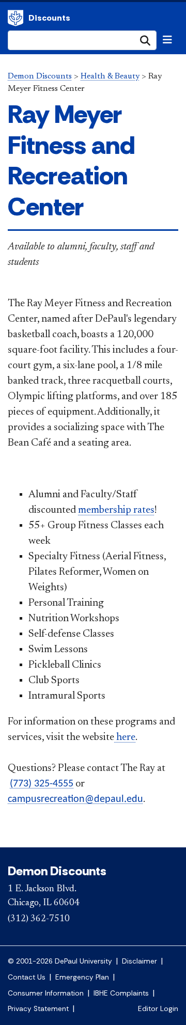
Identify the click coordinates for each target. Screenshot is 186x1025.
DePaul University (15, 18)
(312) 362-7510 (39, 919)
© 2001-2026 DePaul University (60, 961)
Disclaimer (139, 961)
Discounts (49, 17)
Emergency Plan (82, 977)
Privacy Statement (38, 1008)
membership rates (116, 510)
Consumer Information (46, 993)
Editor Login (158, 1008)
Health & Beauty (110, 76)
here (124, 737)
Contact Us (26, 977)
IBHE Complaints (121, 993)
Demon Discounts (40, 76)
